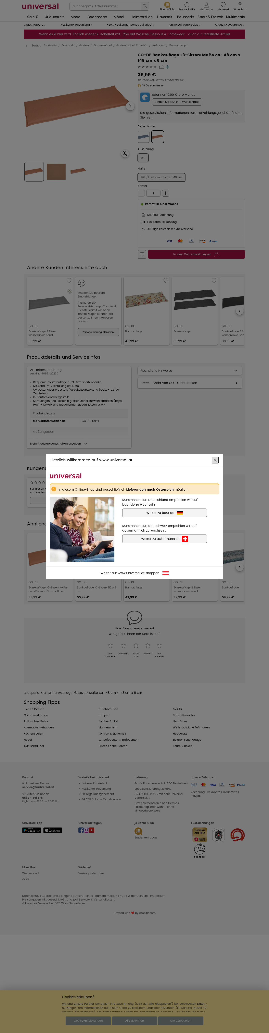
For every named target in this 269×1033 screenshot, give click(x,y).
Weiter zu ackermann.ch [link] (160, 538)
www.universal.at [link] (131, 572)
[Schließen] (215, 460)
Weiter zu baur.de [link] (160, 512)
